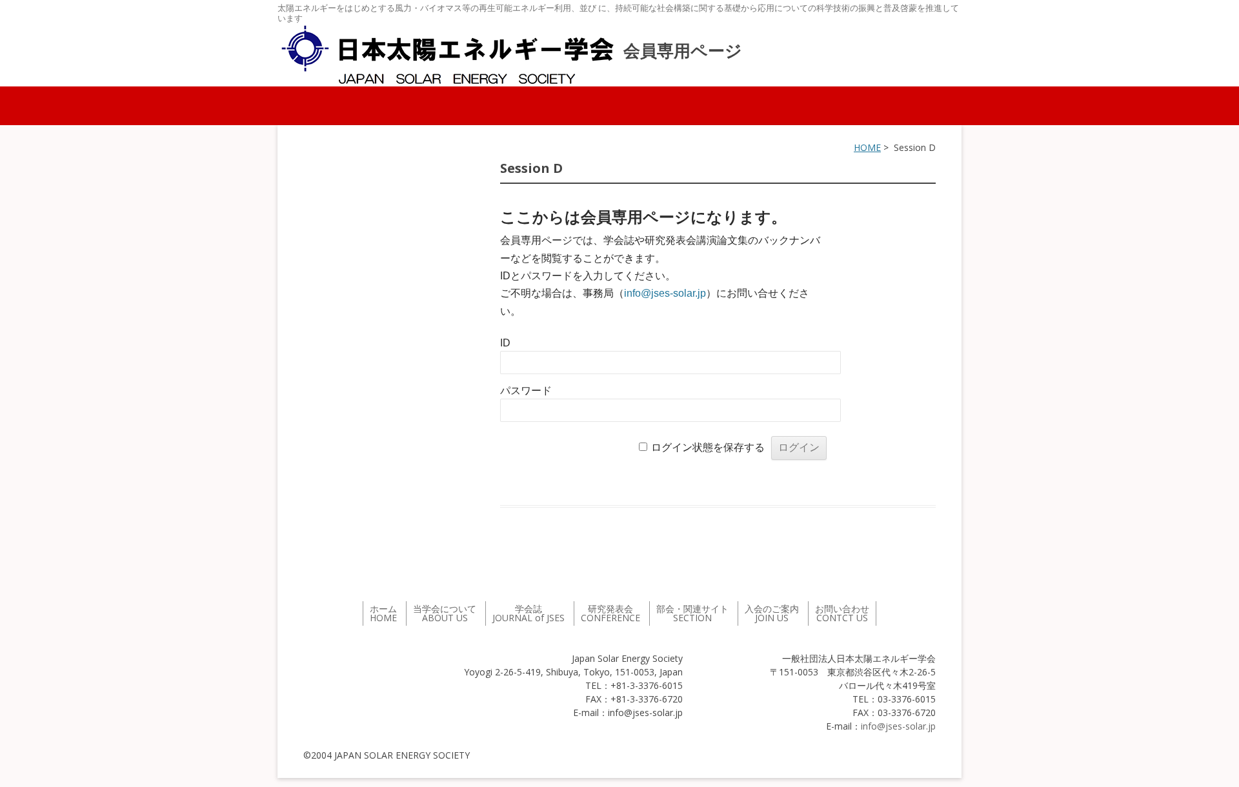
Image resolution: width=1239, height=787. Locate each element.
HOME (867, 147)
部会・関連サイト (692, 613)
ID (505, 342)
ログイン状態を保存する (708, 447)
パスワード (526, 390)
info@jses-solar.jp (665, 293)
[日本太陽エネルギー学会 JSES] (447, 54)
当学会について (444, 613)
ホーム (383, 613)
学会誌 (528, 613)
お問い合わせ (842, 613)
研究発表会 (610, 613)
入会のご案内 (772, 613)
